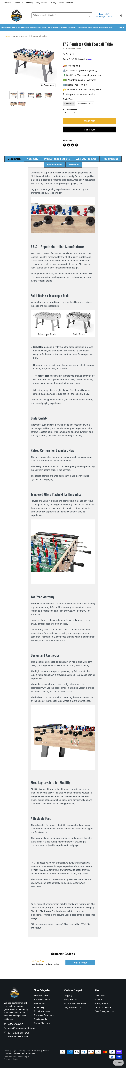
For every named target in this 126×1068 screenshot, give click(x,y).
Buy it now (89, 129)
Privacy (53, 3)
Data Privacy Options (104, 1011)
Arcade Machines (23, 28)
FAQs (14, 1051)
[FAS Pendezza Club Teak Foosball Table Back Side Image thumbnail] (48, 95)
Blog (110, 28)
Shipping (29, 3)
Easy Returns (41, 3)
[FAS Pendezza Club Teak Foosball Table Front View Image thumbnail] (22, 95)
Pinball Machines (53, 28)
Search (6, 1051)
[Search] (88, 15)
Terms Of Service (66, 3)
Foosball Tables (10, 28)
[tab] (14, 159)
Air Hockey (42, 28)
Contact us (36, 1051)
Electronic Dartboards (68, 28)
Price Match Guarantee (75, 1003)
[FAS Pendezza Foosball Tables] (63, 215)
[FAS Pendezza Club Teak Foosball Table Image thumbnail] (13, 95)
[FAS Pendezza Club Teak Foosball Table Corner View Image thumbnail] (22, 104)
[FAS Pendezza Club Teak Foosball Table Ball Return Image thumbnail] (13, 104)
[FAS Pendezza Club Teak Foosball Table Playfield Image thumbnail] (39, 95)
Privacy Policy (101, 1003)
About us (7, 3)
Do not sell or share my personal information (19, 1053)
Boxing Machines (93, 28)
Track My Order (24, 1051)
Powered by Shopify (11, 1059)
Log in (121, 27)
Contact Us (18, 3)
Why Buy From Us (72, 1007)
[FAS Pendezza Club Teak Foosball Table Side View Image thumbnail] (31, 95)
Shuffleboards (82, 28)
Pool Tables (34, 28)
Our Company (103, 28)
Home (3, 28)
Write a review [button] (80, 963)
